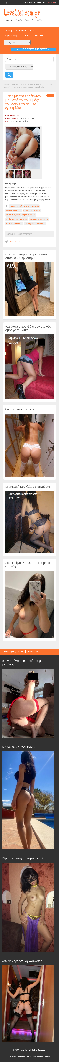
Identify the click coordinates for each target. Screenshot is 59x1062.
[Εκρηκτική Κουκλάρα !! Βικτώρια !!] (29, 552)
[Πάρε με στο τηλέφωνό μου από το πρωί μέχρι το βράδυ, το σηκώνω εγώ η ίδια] (23, 148)
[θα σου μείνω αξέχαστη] (29, 476)
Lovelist (12, 1057)
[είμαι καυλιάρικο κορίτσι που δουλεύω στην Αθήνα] (29, 316)
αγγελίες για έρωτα (13, 210)
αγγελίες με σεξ (16, 206)
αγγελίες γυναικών (31, 206)
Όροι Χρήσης (11, 35)
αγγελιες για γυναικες (31, 210)
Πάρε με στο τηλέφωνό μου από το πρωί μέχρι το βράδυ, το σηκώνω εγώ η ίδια (23, 101)
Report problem (14, 242)
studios (9, 224)
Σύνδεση (51, 3)
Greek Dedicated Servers (39, 1057)
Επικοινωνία (37, 35)
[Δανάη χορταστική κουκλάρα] (28, 1041)
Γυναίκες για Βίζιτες (27, 84)
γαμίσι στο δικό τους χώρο (17, 219)
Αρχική (8, 30)
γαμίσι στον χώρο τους (39, 219)
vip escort (18, 224)
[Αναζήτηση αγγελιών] (9, 75)
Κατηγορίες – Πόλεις (25, 30)
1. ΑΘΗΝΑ (14, 84)
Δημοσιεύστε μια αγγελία (33, 49)
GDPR (25, 35)
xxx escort (41, 224)
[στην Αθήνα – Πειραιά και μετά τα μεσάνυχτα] (28, 737)
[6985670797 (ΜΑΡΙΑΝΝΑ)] (28, 848)
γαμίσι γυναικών (28, 215)
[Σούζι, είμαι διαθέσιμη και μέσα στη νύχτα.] (29, 637)
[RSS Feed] (5, 2)
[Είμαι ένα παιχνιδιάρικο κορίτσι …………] (28, 951)
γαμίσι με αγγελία (13, 215)
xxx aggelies (30, 224)
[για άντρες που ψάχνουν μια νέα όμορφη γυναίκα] (29, 398)
